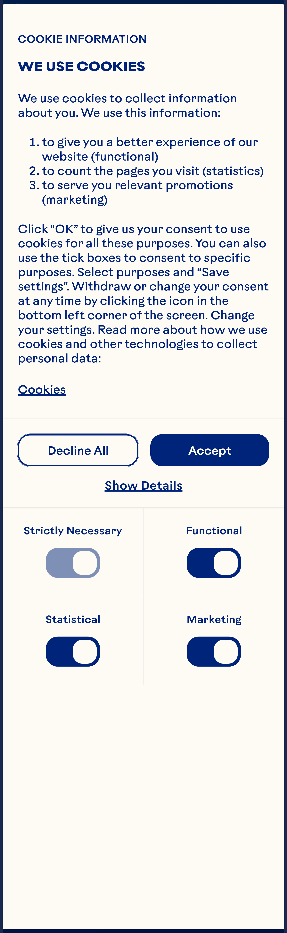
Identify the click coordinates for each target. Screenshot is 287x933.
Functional (214, 531)
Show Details (144, 485)
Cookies (42, 389)
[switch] (73, 563)
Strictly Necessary (73, 531)
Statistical (73, 619)
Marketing (214, 619)
